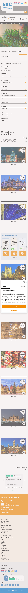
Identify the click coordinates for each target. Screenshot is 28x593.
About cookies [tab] (14, 286)
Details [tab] (23, 286)
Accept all (14, 306)
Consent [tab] (5, 286)
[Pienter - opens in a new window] (25, 282)
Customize (14, 310)
